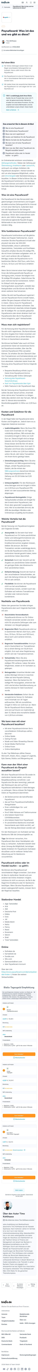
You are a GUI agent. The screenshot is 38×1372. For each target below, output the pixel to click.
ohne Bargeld (10, 176)
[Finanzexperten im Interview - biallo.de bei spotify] (11, 1369)
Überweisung (6, 166)
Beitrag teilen (33, 1285)
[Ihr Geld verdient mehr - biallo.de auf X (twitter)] (26, 1369)
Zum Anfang (7, 1285)
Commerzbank (6, 1344)
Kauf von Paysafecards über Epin (18, 383)
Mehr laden (19, 1190)
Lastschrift (30, 166)
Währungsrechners (12, 471)
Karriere (4, 1324)
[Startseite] (5, 2)
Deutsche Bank (6, 1341)
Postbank (23, 1337)
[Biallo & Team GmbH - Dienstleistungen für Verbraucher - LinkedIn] (22, 1369)
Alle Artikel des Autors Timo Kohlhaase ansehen (19, 1220)
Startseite (7, 7)
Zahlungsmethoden (9, 163)
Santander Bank (25, 1334)
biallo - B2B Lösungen (27, 1323)
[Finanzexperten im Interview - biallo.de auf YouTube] (4, 1369)
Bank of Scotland (26, 1344)
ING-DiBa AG (6, 1334)
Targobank (23, 1341)
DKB (3, 1337)
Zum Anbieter (18, 1054)
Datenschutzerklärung (9, 1358)
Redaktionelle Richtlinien (24, 1315)
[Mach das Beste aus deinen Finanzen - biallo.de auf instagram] (18, 1369)
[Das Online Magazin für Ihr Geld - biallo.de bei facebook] (15, 1369)
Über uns (23, 1320)
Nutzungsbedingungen (28, 1355)
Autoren (4, 1314)
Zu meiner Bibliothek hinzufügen (14, 50)
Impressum (5, 1355)
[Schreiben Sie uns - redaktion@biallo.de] (29, 1369)
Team (3, 1317)
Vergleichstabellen (8, 1321)
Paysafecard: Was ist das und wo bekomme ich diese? (23, 7)
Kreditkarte (17, 166)
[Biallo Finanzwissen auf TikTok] (8, 1369)
